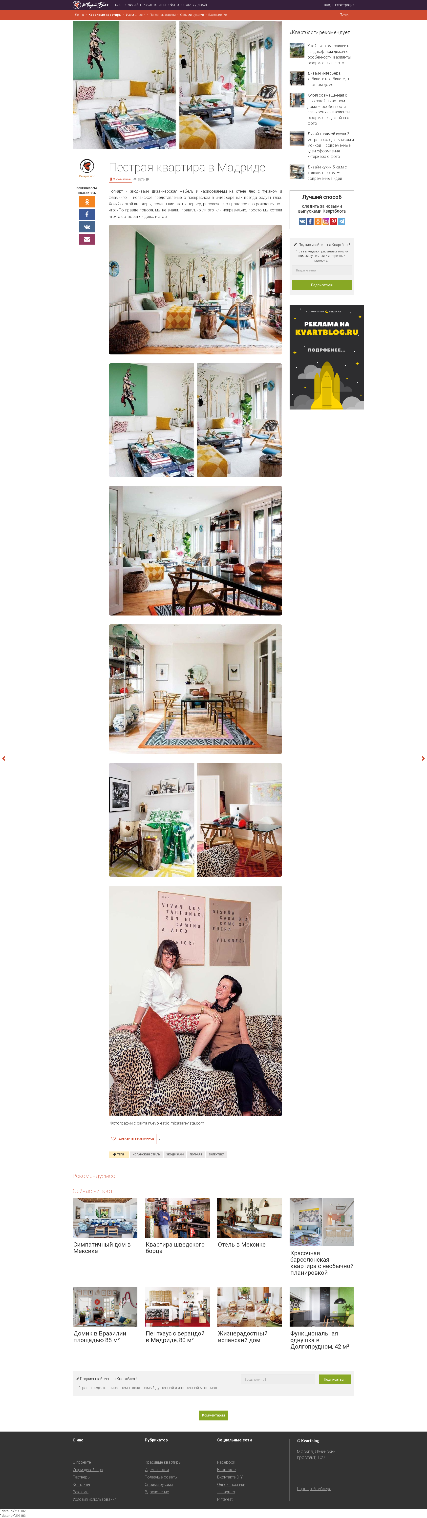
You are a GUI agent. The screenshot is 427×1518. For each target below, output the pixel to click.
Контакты (81, 1484)
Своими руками (192, 15)
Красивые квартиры (105, 15)
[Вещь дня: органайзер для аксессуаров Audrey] (25, 759)
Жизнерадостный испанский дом (243, 1336)
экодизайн (175, 1154)
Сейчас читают (93, 1191)
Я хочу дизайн (195, 5)
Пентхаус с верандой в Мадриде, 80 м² (175, 1336)
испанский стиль (146, 1154)
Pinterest (225, 1499)
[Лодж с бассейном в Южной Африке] (401, 759)
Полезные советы (163, 15)
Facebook (226, 1462)
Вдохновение (217, 15)
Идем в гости (135, 15)
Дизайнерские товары (147, 5)
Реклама (80, 1492)
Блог (119, 5)
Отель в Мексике (242, 1244)
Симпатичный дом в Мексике (102, 1247)
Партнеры (81, 1477)
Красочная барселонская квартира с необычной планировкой (322, 1263)
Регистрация (344, 5)
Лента (79, 15)
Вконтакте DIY (230, 1477)
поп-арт (196, 1154)
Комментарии (213, 1415)
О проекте (82, 1462)
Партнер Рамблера (314, 1488)
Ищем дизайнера (88, 1469)
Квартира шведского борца (175, 1247)
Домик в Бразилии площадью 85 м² (99, 1336)
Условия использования (94, 1499)
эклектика (216, 1154)
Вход (327, 5)
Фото (175, 5)
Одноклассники (231, 1484)
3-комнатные (121, 179)
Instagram (226, 1492)
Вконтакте (226, 1469)
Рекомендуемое (94, 1175)
